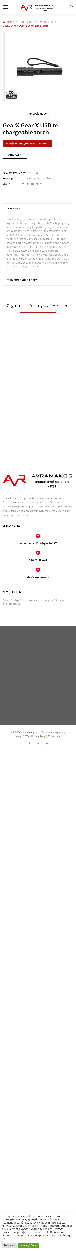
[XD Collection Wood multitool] (38, 448)
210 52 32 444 (38, 560)
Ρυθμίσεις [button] (9, 1245)
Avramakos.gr (27, 732)
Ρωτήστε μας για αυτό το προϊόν (27, 143)
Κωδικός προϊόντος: (14, 173)
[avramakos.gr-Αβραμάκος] (38, 7)
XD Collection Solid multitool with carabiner (38, 404)
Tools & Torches (31, 178)
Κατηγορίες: (10, 178)
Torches (46, 178)
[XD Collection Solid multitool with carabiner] (38, 360)
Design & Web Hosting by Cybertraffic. (38, 736)
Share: (7, 183)
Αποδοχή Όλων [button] (29, 1245)
